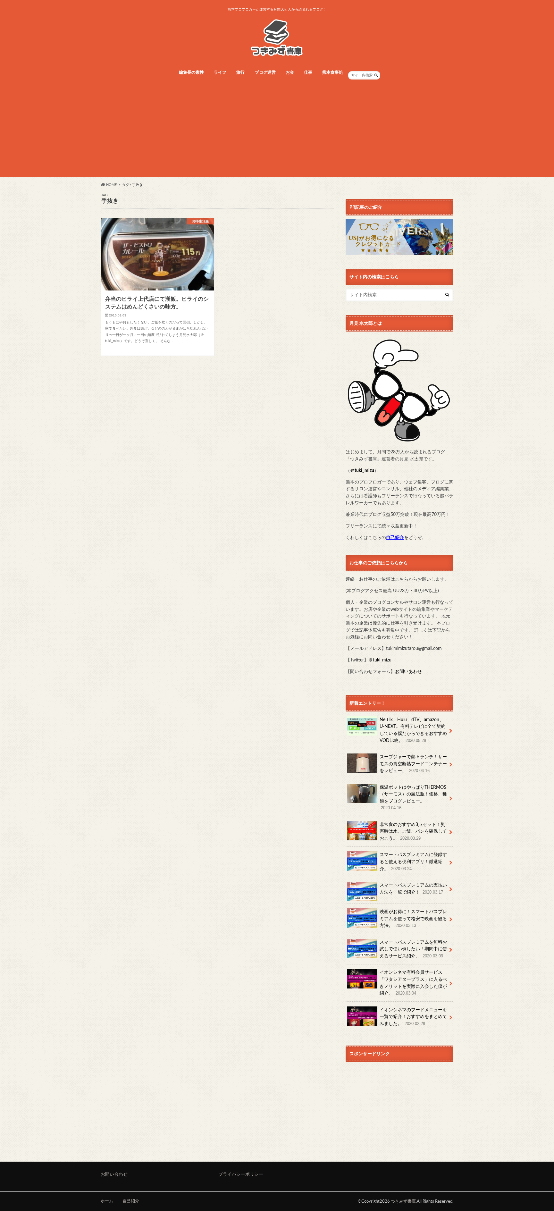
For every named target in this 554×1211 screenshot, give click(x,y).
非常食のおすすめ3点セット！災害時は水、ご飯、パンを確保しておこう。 (413, 831)
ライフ (220, 73)
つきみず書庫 (403, 1201)
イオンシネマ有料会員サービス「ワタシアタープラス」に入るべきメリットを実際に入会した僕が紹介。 (413, 983)
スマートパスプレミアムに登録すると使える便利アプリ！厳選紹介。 (413, 861)
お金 (290, 73)
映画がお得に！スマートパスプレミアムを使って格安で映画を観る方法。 (413, 918)
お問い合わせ (114, 1174)
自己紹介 (130, 1201)
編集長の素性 (191, 73)
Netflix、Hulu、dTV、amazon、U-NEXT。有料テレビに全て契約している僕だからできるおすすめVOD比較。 (413, 730)
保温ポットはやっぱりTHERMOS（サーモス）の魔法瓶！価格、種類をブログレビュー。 (413, 798)
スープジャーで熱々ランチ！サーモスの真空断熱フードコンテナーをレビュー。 (413, 763)
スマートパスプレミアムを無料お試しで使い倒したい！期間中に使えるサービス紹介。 (413, 949)
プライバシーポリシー (240, 1174)
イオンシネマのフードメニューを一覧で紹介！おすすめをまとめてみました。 (413, 1016)
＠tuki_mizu (362, 470)
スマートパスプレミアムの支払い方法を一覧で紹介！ (413, 889)
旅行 (240, 73)
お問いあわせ (408, 671)
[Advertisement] (277, 132)
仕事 (308, 73)
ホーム (107, 1201)
